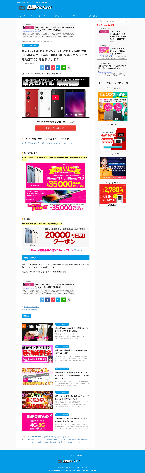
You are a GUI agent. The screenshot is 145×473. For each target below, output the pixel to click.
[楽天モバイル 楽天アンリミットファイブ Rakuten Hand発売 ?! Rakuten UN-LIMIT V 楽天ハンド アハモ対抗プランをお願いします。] (58, 67)
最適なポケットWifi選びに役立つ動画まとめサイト (72, 467)
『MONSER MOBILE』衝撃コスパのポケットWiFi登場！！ (48, 437)
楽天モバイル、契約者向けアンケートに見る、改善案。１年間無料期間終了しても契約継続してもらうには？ (72, 375)
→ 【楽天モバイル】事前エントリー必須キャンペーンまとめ (49, 143)
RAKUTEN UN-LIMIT (30, 310)
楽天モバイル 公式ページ (55, 128)
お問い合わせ (93, 16)
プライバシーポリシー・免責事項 (72, 455)
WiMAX (75, 16)
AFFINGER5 (92, 470)
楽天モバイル (59, 16)
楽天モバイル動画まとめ (31, 307)
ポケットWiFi (42, 16)
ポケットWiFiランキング (24, 16)
